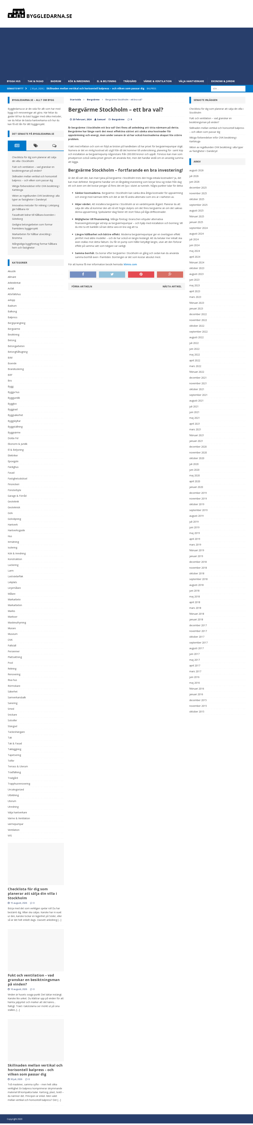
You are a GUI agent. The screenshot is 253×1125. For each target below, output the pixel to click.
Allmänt (12, 277)
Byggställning (15, 426)
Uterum (12, 801)
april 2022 (194, 360)
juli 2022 (194, 343)
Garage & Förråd (17, 495)
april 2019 (194, 539)
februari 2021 (196, 435)
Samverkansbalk (17, 697)
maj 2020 (194, 475)
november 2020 (198, 452)
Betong (12, 340)
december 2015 (198, 700)
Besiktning (13, 334)
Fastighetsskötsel (17, 478)
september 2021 (198, 395)
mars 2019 (195, 544)
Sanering (12, 703)
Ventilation (13, 829)
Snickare (12, 714)
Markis (11, 611)
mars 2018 (195, 607)
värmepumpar (15, 824)
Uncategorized (16, 789)
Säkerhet (13, 691)
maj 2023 (194, 285)
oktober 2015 (196, 711)
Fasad (11, 472)
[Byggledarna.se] (126, 13)
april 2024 (194, 256)
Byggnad (13, 409)
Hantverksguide (16, 530)
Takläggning (14, 749)
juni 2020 (194, 469)
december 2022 (198, 314)
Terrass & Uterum (18, 766)
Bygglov (12, 403)
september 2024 (198, 228)
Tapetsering (14, 755)
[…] (59, 919)
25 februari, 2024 (82, 119)
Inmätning (13, 541)
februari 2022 (196, 371)
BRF (10, 374)
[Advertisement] (126, 52)
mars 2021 (195, 429)
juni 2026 (194, 181)
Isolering (12, 547)
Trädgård (129, 81)
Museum (13, 634)
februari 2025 (196, 216)
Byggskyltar (14, 421)
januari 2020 (196, 487)
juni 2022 (194, 348)
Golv (10, 513)
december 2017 (198, 625)
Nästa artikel (172, 286)
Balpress (12, 317)
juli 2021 (194, 406)
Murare (12, 628)
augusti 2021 (196, 400)
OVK (10, 639)
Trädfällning (14, 772)
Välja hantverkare (191, 81)
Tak (10, 737)
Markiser (12, 616)
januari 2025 (196, 222)
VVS (10, 835)
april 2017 (194, 665)
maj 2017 (194, 659)
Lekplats (12, 582)
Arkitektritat (14, 282)
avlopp (11, 300)
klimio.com (130, 264)
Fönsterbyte (14, 490)
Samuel (101, 119)
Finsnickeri (13, 484)
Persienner (14, 651)
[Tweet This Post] (112, 274)
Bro (10, 380)
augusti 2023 (196, 274)
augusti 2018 (196, 585)
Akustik (12, 271)
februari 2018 (196, 613)
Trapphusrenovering (19, 783)
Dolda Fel (13, 438)
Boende (12, 363)
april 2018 (194, 602)
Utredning (13, 806)
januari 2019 (196, 556)
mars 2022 (195, 366)
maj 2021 (194, 417)
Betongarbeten (16, 346)
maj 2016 (194, 682)
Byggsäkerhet (15, 415)
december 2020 (198, 446)
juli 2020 (194, 464)
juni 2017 (194, 654)
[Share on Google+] (170, 274)
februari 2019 (196, 550)
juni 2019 (194, 527)
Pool (10, 662)
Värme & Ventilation (158, 81)
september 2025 (198, 204)
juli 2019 (194, 521)
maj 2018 (194, 596)
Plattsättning (15, 657)
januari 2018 (196, 619)
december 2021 (198, 377)
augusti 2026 (196, 170)
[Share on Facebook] (83, 274)
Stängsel (12, 726)
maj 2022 (194, 354)
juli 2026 (194, 176)
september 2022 (198, 331)
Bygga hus (13, 81)
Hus (10, 536)
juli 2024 (194, 239)
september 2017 (198, 642)
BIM (10, 357)
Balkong (12, 311)
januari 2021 (196, 441)
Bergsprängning (16, 323)
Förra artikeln (82, 286)
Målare (11, 593)
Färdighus (13, 467)
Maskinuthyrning (17, 622)
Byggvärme (14, 432)
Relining (12, 668)
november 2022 (198, 320)
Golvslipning (14, 519)
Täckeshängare (16, 732)
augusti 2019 (196, 515)
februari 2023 (196, 302)
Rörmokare (14, 685)
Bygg (10, 386)
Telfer (11, 760)
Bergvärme (118, 119)
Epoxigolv (13, 461)
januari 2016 (196, 694)
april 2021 (194, 423)
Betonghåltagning (18, 351)
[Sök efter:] (228, 88)
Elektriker (13, 455)
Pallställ (12, 645)
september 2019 (198, 510)
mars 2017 (195, 671)
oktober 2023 (196, 268)
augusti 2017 (196, 648)
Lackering (13, 565)
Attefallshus (14, 294)
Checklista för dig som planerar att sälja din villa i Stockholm (32, 893)
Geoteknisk (14, 507)
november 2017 (198, 631)
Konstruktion (15, 559)
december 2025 (198, 187)
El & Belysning (106, 81)
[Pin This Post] (141, 274)
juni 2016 (194, 677)
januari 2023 (196, 308)
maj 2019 (194, 533)
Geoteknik (13, 501)
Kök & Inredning (79, 81)
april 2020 (194, 481)
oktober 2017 (196, 636)
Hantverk (13, 524)
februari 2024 (196, 262)
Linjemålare (14, 587)
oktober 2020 (196, 458)
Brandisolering (16, 369)
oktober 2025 (196, 199)
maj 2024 (194, 250)
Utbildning (13, 795)
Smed (11, 708)
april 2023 (194, 291)
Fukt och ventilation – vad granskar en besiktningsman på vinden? (34, 980)
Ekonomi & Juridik (223, 81)
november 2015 (198, 705)
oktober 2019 (196, 504)
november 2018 (198, 567)
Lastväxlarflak (15, 576)
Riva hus (12, 680)
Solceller (12, 720)
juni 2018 (194, 590)
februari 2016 (196, 688)
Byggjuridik (14, 397)
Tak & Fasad (36, 81)
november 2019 (198, 498)
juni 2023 (194, 279)
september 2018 (198, 579)
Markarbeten (15, 605)
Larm (11, 570)
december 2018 (198, 561)
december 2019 (198, 492)
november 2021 (198, 383)
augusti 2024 (196, 233)
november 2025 (198, 193)
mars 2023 (195, 297)
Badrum (56, 81)
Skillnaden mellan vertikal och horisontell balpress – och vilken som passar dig (35, 1070)
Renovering (14, 674)
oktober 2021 (196, 389)
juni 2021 (194, 412)
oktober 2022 (196, 325)
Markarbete (14, 599)
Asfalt (11, 288)
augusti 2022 (196, 337)
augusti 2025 (196, 210)
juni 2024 (194, 245)
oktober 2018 (196, 573)
